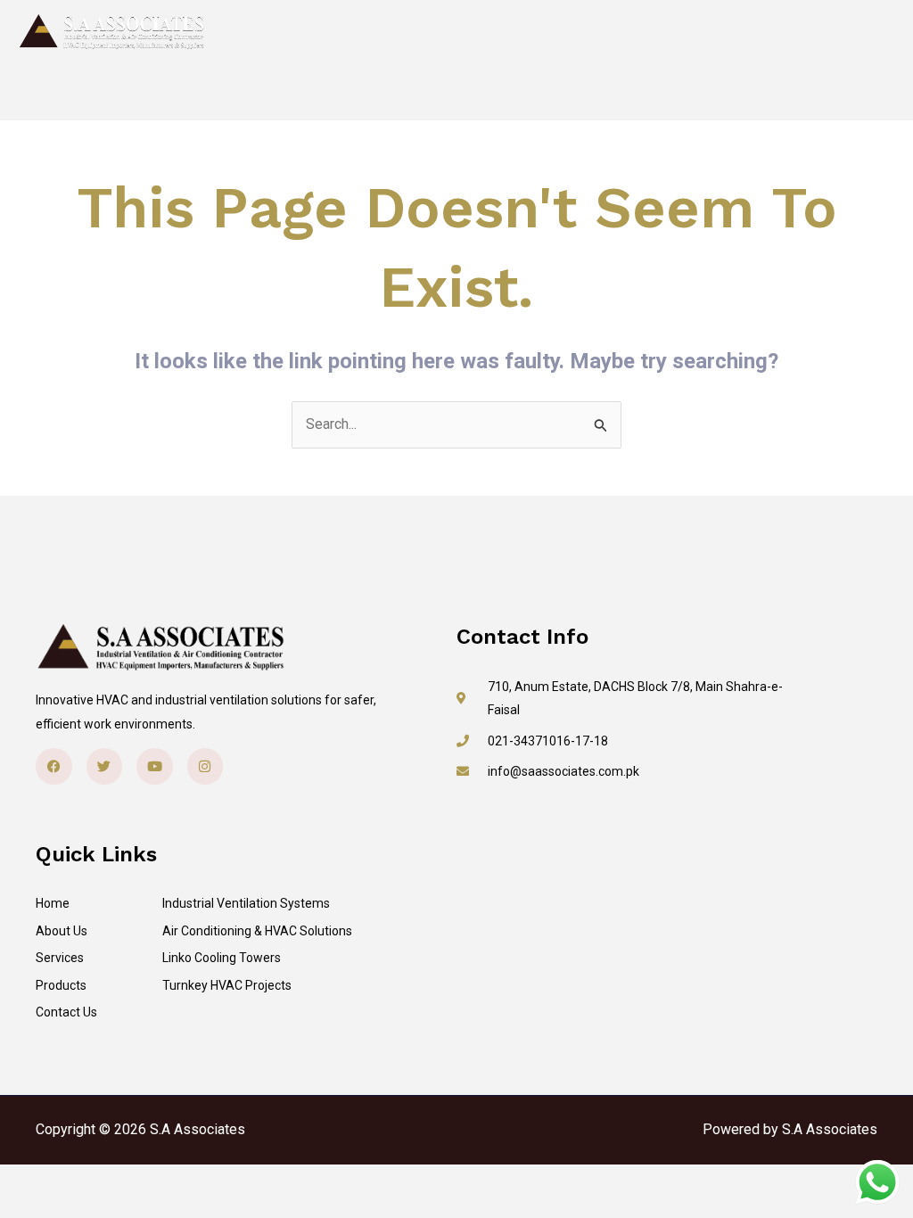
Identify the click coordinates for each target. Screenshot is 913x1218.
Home (302, 31)
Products (547, 31)
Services (462, 31)
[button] (800, 32)
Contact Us (638, 31)
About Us (378, 31)
